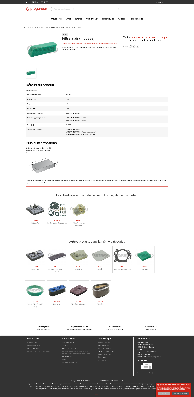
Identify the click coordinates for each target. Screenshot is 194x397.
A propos (65, 345)
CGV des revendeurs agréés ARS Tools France (77, 354)
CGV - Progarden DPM (69, 348)
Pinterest (137, 46)
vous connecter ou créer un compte (150, 37)
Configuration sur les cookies (180, 393)
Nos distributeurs (33, 345)
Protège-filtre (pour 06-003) (35, 304)
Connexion (103, 360)
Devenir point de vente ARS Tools (38, 351)
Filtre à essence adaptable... (79, 223)
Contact (44, 2)
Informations (144, 338)
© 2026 (97, 394)
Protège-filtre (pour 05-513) (56, 269)
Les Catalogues (32, 342)
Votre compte (105, 338)
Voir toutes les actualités (145, 373)
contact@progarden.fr (154, 357)
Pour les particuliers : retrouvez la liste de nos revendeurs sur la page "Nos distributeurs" (90, 43)
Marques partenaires (69, 363)
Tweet (133, 46)
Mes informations (105, 348)
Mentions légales (68, 342)
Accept (164, 393)
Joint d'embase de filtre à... (122, 269)
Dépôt (64, 360)
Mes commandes (105, 342)
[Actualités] (147, 366)
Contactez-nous (32, 348)
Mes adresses (104, 345)
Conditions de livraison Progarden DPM (75, 351)
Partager (130, 46)
